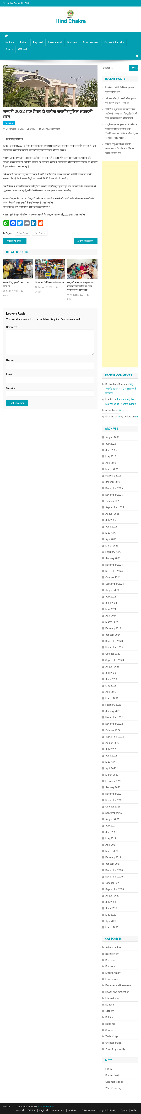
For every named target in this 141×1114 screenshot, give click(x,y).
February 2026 (113, 475)
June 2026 (111, 450)
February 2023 (113, 704)
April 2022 (110, 768)
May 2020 (110, 914)
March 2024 (111, 622)
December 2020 (114, 870)
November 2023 (114, 647)
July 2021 (110, 825)
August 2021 (112, 819)
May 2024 (110, 609)
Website (10, 388)
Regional (38, 42)
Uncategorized (113, 1042)
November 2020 (114, 876)
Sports (9, 49)
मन (120, 410)
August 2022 (112, 743)
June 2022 (111, 755)
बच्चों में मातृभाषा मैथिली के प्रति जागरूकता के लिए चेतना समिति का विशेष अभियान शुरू (119, 148)
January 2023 (112, 711)
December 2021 (114, 793)
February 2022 (113, 781)
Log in (108, 1069)
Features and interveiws (118, 985)
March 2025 (111, 545)
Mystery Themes (46, 1106)
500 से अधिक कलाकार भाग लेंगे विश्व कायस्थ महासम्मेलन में (87, 241)
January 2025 (112, 558)
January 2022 (112, 787)
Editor (33, 128)
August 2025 (112, 513)
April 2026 (110, 463)
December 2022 (114, 717)
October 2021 (112, 806)
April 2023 (110, 692)
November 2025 (114, 494)
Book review (112, 953)
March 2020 (111, 927)
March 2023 (111, 698)
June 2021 (111, 832)
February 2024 (113, 628)
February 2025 (113, 552)
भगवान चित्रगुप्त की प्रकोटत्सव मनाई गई (16, 284)
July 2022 (110, 749)
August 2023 (112, 666)
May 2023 (110, 685)
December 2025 (114, 488)
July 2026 (110, 443)
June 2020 (111, 908)
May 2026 (110, 456)
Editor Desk (22, 233)
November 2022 (114, 723)
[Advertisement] (120, 264)
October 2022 (112, 730)
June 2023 (111, 679)
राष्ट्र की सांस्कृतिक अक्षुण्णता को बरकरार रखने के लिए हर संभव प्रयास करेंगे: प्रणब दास (80, 286)
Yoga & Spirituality (114, 42)
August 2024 (112, 590)
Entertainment (91, 42)
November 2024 (114, 571)
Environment (112, 979)
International (55, 42)
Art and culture (113, 947)
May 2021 (110, 838)
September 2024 (114, 583)
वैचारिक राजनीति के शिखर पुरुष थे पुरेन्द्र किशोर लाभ (119, 89)
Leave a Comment (51, 129)
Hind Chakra (70, 21)
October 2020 (112, 883)
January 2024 (112, 634)
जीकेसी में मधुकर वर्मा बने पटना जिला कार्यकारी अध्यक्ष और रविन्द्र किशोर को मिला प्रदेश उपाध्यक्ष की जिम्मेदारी (121, 113)
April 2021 (110, 844)
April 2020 (110, 921)
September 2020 (114, 889)
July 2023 (110, 673)
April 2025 (110, 539)
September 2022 (114, 736)
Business (72, 42)
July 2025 (110, 520)
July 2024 (110, 596)
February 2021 (113, 857)
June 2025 (111, 526)
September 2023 (114, 660)
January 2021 (112, 863)
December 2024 (114, 564)
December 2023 (114, 641)
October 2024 (112, 577)
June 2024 (111, 603)
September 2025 (114, 507)
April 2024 (110, 615)
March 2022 (111, 774)
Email (10, 374)
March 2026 (111, 469)
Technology (111, 1036)
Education (110, 966)
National (10, 42)
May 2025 (110, 533)
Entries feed (112, 1075)
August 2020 (112, 895)
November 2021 (114, 800)
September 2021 (114, 813)
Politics (24, 42)
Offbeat (22, 49)
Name (10, 360)
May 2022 (110, 762)
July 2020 (110, 902)
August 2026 (112, 437)
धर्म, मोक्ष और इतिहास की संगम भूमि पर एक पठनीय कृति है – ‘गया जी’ (120, 100)
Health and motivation (117, 992)
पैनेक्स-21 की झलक (15, 241)
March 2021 (111, 851)
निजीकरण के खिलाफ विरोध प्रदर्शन (49, 282)
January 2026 (112, 482)
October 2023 (112, 653)
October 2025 (112, 501)
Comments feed (114, 1081)
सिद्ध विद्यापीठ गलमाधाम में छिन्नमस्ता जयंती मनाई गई (120, 388)
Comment (11, 327)
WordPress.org (113, 1088)
